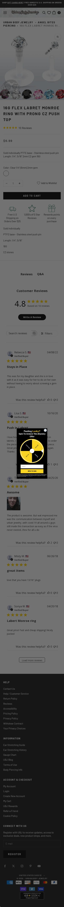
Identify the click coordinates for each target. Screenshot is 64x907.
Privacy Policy (28, 476)
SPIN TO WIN (32, 471)
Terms (31, 476)
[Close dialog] (45, 430)
